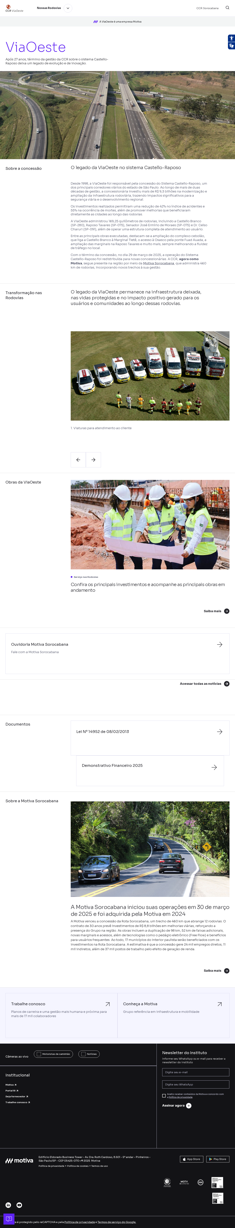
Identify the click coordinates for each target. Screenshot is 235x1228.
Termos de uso (99, 1166)
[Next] (93, 459)
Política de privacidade (181, 1097)
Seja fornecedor (15, 1096)
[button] (227, 8)
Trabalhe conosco (16, 1102)
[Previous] (78, 459)
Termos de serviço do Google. (117, 1222)
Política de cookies (78, 1166)
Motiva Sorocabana (158, 263)
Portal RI (10, 1090)
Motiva (10, 1084)
